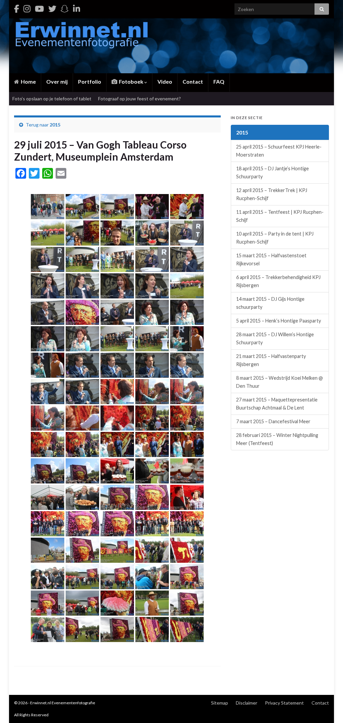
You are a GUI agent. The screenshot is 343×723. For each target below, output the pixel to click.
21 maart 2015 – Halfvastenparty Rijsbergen (271, 360)
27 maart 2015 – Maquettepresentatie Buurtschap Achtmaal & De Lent (277, 404)
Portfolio (89, 81)
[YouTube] (39, 8)
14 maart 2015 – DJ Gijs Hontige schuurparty (270, 303)
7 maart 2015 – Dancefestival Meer (273, 421)
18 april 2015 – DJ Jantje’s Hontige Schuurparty (272, 172)
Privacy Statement (284, 703)
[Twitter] (52, 8)
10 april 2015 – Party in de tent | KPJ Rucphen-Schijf (275, 238)
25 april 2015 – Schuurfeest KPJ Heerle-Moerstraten (279, 151)
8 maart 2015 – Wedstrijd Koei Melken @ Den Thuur (279, 382)
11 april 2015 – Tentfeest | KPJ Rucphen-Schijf (280, 216)
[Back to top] (328, 708)
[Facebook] (16, 8)
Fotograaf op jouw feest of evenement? (139, 98)
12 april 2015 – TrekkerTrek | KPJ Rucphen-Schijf (271, 194)
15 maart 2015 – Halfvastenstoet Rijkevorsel (271, 259)
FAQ (218, 81)
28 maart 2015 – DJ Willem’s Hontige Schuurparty (275, 338)
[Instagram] (26, 8)
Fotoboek (131, 81)
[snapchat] (65, 8)
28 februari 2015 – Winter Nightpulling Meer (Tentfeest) (277, 439)
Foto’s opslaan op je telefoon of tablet (51, 98)
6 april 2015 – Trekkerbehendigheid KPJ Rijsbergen (278, 281)
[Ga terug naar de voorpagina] (171, 45)
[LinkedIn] (76, 8)
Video (164, 81)
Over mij (57, 81)
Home (28, 81)
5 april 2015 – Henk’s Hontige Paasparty (278, 321)
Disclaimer (246, 703)
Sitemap (219, 703)
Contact (193, 81)
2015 (55, 124)
